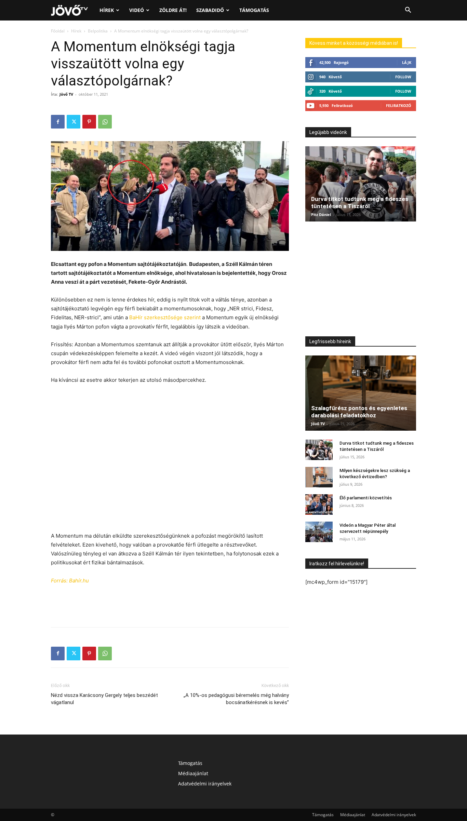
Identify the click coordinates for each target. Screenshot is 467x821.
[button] (408, 11)
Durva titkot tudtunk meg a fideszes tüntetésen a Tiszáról (359, 203)
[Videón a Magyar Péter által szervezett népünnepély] (319, 532)
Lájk (406, 62)
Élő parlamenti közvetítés (365, 497)
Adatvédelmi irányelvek (204, 783)
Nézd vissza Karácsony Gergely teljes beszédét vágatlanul (104, 698)
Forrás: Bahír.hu (70, 580)
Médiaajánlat (193, 773)
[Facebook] (58, 122)
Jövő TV (66, 94)
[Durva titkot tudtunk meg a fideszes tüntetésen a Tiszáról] (360, 183)
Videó (136, 10)
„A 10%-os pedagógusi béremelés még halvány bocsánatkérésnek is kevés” (236, 698)
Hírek (106, 10)
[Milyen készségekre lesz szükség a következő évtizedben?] (319, 477)
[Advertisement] (170, 403)
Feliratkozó (398, 105)
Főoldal (58, 31)
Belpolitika (98, 31)
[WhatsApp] (105, 122)
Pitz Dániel (321, 214)
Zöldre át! (173, 10)
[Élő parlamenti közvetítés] (319, 504)
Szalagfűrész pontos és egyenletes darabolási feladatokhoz (359, 412)
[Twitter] (73, 122)
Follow (403, 76)
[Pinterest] (89, 122)
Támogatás (254, 10)
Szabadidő (210, 10)
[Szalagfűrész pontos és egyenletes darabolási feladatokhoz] (360, 393)
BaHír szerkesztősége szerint (165, 317)
